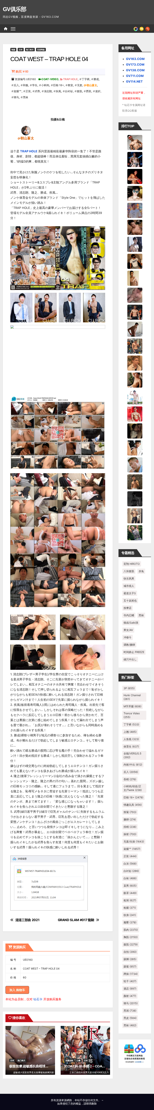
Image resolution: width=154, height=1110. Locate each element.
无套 (79, 85)
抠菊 (130, 812)
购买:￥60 (22, 71)
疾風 (58, 91)
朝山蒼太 (92, 85)
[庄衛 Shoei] (134, 413)
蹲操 (131, 973)
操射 (130, 834)
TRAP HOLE (70, 79)
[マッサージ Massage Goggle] (134, 430)
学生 (34, 85)
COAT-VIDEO (50, 79)
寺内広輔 (129, 615)
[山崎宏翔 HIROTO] (134, 142)
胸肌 (131, 937)
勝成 (96, 79)
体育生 (131, 746)
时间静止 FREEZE (134, 652)
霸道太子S (130, 593)
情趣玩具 (133, 804)
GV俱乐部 (14, 9)
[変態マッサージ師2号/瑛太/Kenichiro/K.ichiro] (134, 278)
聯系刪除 (91, 1103)
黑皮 (130, 1018)
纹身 (130, 915)
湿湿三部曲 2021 (27, 920)
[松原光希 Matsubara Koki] (134, 227)
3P (129, 688)
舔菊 (130, 966)
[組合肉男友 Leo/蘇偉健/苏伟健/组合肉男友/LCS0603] (134, 210)
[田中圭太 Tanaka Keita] (134, 380)
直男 (130, 885)
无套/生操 (134, 841)
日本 (21, 49)
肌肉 (131, 929)
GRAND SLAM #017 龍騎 (76, 920)
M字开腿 (132, 706)
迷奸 (97, 91)
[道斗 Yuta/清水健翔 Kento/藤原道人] (134, 363)
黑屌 (130, 1010)
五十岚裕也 (130, 600)
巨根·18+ (58, 85)
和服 (25, 85)
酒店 (130, 988)
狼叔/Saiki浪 (131, 622)
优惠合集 (69, 1060)
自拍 (130, 951)
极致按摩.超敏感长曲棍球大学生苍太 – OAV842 (43, 1066)
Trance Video (132, 715)
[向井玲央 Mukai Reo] (134, 447)
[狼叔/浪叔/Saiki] (134, 193)
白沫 (130, 863)
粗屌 (130, 900)
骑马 (16, 97)
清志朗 (48, 91)
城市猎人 (129, 585)
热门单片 (30, 49)
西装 (88, 91)
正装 (28, 91)
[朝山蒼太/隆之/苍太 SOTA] (26, 130)
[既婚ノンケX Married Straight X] (134, 295)
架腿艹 (18, 91)
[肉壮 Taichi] (134, 532)
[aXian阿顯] (134, 481)
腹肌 (79, 91)
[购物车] (141, 28)
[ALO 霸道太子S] (134, 329)
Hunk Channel (132, 697)
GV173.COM (135, 64)
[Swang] (134, 176)
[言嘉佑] (134, 244)
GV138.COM (135, 70)
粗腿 (130, 907)
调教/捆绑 (129, 644)
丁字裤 (86, 79)
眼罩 (130, 893)
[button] (147, 29)
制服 (13, 49)
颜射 (130, 995)
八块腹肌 (129, 571)
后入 (16, 85)
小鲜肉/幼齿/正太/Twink (133, 788)
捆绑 (130, 819)
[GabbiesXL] (134, 464)
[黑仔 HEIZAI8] (134, 346)
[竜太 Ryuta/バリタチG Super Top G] (134, 261)
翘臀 (130, 922)
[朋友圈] (136, 28)
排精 (130, 826)
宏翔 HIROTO (132, 563)
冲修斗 (127, 637)
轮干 (130, 981)
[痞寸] (134, 312)
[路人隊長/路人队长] (134, 515)
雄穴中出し (130, 659)
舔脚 (130, 959)
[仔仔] (134, 498)
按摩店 (127, 607)
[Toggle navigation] (13, 28)
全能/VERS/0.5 (132, 755)
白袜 (130, 878)
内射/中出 (133, 764)
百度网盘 (41, 49)
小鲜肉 (45, 85)
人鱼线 (131, 739)
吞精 (130, 779)
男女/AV (128, 630)
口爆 (78, 1060)
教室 (70, 85)
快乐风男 (129, 578)
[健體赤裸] (134, 397)
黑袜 (25, 97)
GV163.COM (135, 59)
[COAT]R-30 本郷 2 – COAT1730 (87, 1066)
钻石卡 (37, 999)
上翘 (130, 731)
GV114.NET (134, 81)
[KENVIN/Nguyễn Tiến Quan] (134, 159)
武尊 (37, 91)
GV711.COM (135, 76)
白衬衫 (69, 91)
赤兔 (141, 571)
